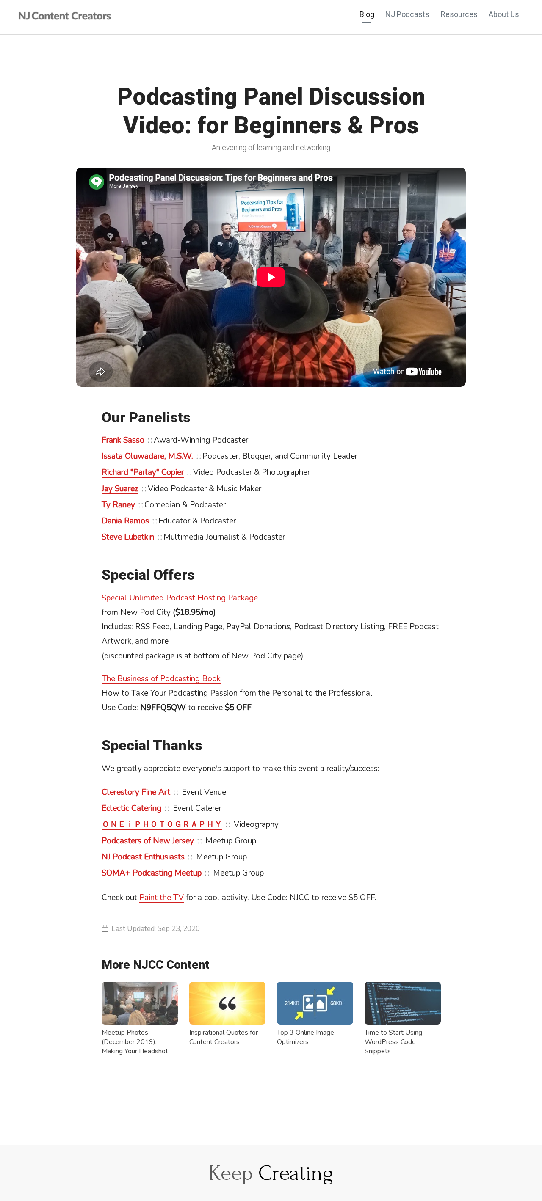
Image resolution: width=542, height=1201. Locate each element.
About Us (504, 15)
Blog (366, 15)
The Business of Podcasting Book (161, 678)
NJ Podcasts (407, 15)
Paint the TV (161, 897)
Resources (459, 15)
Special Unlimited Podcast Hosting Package (180, 597)
